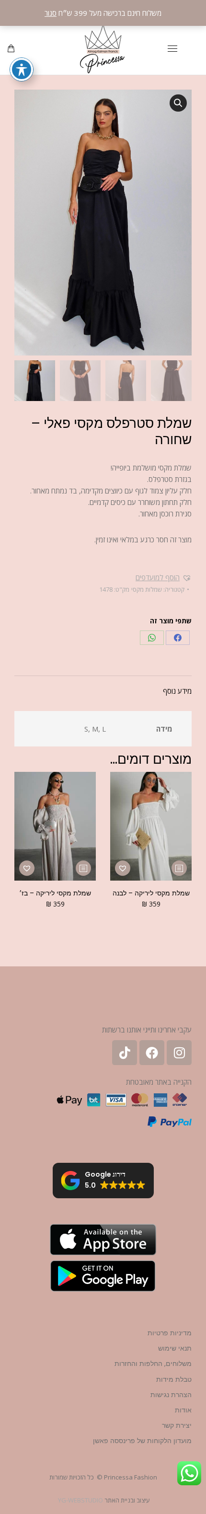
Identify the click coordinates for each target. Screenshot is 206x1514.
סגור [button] (51, 13)
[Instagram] (179, 1052)
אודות (183, 1410)
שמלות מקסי (146, 589)
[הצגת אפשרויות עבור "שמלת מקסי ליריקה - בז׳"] (83, 868)
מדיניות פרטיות (170, 1333)
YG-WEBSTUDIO (80, 1500)
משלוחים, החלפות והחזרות (153, 1363)
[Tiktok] (124, 1052)
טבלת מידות (174, 1379)
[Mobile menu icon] (172, 48)
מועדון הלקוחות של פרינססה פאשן (142, 1440)
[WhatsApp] (152, 638)
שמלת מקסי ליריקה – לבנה (151, 893)
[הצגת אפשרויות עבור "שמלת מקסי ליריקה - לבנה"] (179, 868)
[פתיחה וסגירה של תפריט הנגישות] (21, 69)
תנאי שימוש (175, 1348)
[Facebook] (178, 638)
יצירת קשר (177, 1425)
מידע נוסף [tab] (177, 691)
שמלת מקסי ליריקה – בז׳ (55, 893)
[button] (178, 103)
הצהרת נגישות (171, 1394)
